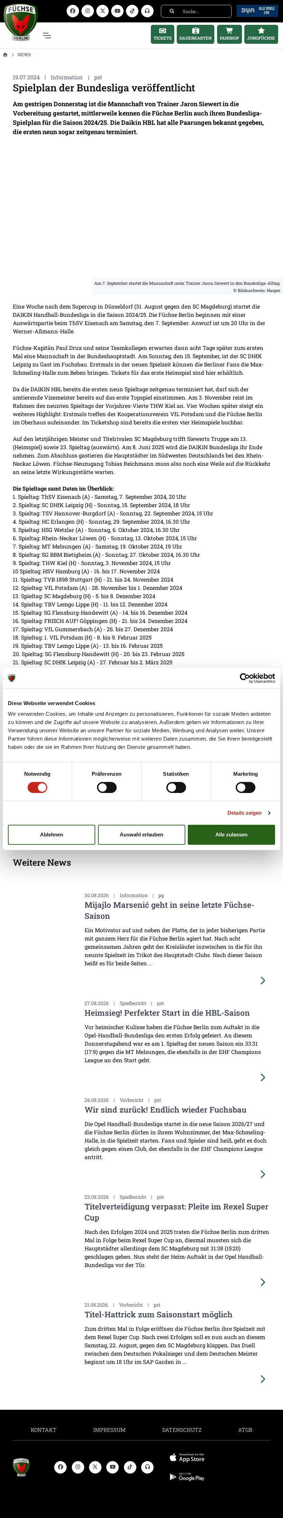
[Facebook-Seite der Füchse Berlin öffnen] (73, 11)
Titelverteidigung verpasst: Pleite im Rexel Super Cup (177, 1212)
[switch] (107, 787)
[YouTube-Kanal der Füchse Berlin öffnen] (117, 11)
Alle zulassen (231, 834)
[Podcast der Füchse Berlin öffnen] (147, 11)
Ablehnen (51, 834)
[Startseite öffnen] (5, 54)
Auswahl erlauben (141, 834)
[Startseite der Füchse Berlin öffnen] (31, 1467)
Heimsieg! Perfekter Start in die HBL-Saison (167, 1012)
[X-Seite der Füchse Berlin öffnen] (102, 11)
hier (211, 372)
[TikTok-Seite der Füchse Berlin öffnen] (132, 11)
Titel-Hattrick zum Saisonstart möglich (159, 1314)
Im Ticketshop (100, 422)
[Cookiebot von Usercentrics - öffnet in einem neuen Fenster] (245, 678)
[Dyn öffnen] (257, 10)
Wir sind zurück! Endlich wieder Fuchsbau (165, 1109)
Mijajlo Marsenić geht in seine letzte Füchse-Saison (169, 910)
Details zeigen (244, 813)
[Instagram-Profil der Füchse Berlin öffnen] (87, 11)
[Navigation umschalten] (46, 35)
